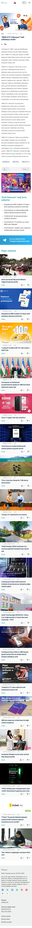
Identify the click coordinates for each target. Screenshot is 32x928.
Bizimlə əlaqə (5, 919)
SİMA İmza (16, 161)
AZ (24, 2)
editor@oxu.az (6, 909)
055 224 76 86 (6, 911)
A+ (5, 44)
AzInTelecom (5, 161)
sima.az (13, 153)
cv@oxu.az (4, 902)
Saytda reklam (6, 916)
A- (2, 44)
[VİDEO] (16, 465)
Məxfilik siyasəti (6, 922)
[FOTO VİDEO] (16, 264)
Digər (3, 285)
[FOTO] (16, 367)
